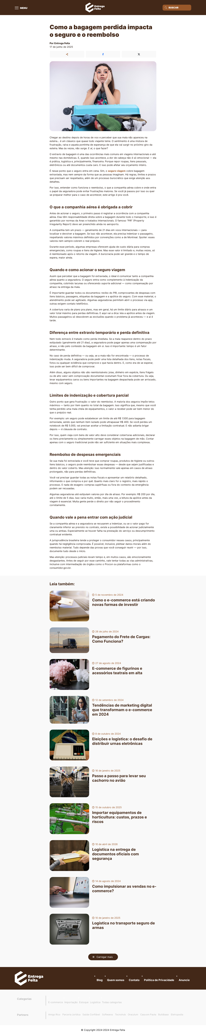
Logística (95, 1002)
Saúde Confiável (91, 1014)
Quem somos (115, 980)
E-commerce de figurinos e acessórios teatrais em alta (117, 670)
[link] (29, 978)
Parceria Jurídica (71, 1014)
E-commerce (55, 1002)
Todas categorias (112, 1002)
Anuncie (184, 980)
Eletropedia (177, 1014)
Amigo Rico (54, 1014)
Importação (71, 1002)
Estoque (84, 1002)
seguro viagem (117, 170)
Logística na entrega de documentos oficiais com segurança (115, 854)
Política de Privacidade (159, 980)
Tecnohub (120, 1014)
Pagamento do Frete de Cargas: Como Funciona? (121, 639)
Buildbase (163, 1014)
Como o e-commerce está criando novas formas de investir (123, 602)
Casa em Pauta (148, 1014)
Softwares (107, 1014)
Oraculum (133, 1014)
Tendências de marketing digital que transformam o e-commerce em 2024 (122, 710)
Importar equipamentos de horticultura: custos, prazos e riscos (119, 817)
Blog (100, 980)
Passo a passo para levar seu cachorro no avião (119, 778)
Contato (134, 980)
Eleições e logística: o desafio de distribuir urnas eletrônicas (122, 741)
